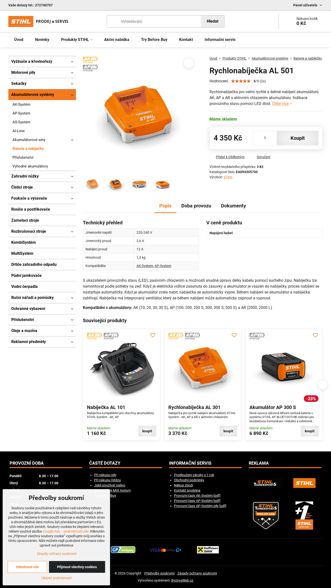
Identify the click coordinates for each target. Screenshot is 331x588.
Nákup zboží (183, 485)
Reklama (259, 463)
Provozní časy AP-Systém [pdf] (197, 501)
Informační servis (190, 463)
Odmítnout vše (27, 567)
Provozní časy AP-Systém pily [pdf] (200, 506)
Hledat (212, 21)
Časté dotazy (104, 463)
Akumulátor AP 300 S (272, 407)
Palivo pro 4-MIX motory (112, 490)
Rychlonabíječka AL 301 (194, 407)
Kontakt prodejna (187, 490)
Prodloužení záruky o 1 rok (194, 475)
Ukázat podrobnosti (56, 578)
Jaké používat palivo (109, 485)
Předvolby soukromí (159, 573)
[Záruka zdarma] (304, 515)
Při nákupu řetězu (107, 480)
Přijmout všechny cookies (77, 567)
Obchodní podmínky (189, 480)
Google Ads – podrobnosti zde (65, 531)
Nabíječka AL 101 (106, 407)
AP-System (163, 266)
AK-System (144, 266)
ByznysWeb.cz (182, 580)
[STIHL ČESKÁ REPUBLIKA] (304, 483)
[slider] (241, 81)
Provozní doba (27, 463)
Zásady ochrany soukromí (197, 573)
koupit (298, 138)
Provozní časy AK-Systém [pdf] (197, 496)
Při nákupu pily (105, 475)
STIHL (228, 177)
